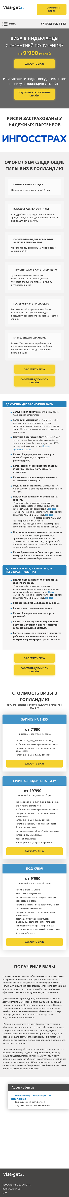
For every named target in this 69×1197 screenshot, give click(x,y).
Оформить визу (34, 369)
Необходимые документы (17, 1184)
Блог (5, 1192)
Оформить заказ (53, 9)
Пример (52, 508)
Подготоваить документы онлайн (34, 94)
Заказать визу (34, 63)
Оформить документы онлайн (34, 381)
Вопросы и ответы (13, 1188)
